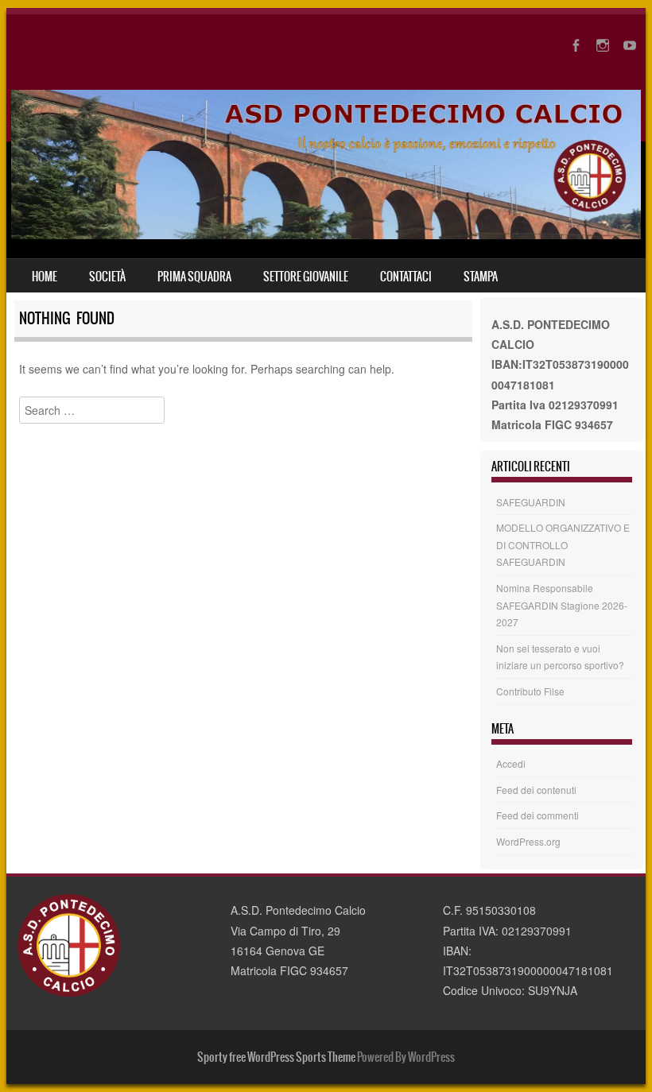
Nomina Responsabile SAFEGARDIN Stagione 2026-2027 (561, 605)
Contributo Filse (530, 691)
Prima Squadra (194, 276)
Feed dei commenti (537, 815)
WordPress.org (528, 841)
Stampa (481, 276)
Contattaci (406, 276)
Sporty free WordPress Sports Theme (276, 1057)
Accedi (511, 763)
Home (44, 276)
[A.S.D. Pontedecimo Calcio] (326, 234)
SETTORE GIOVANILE (305, 276)
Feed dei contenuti (536, 789)
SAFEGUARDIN (530, 502)
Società (107, 276)
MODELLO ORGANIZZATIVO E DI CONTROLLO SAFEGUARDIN (563, 544)
